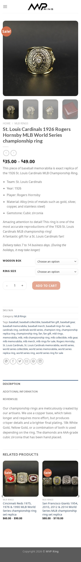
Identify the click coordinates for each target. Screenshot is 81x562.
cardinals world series (31, 329)
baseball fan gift (50, 322)
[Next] (72, 58)
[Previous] (9, 58)
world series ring (25, 353)
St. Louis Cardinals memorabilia (41, 345)
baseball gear (67, 322)
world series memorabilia (43, 349)
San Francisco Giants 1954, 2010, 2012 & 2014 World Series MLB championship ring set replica (60, 509)
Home (7, 123)
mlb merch (29, 341)
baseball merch (36, 326)
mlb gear (72, 337)
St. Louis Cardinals (13, 345)
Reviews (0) (10, 399)
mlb (20, 337)
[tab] (40, 384)
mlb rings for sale (45, 341)
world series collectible (15, 349)
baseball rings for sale (58, 326)
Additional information (20, 391)
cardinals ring (10, 329)
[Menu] (5, 6)
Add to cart (46, 286)
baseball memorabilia (15, 326)
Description (11, 383)
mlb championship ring (37, 337)
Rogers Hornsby (65, 341)
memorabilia (10, 337)
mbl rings (57, 333)
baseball (13, 322)
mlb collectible (59, 337)
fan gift (47, 333)
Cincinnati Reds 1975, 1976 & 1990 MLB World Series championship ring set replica (19, 509)
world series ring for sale (49, 353)
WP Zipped (46, 555)
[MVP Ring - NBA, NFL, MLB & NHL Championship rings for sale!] (40, 6)
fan (40, 333)
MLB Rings (21, 123)
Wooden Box (12, 261)
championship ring (26, 333)
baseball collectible (29, 322)
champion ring (52, 329)
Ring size (9, 271)
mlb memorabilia (12, 341)
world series (67, 345)
